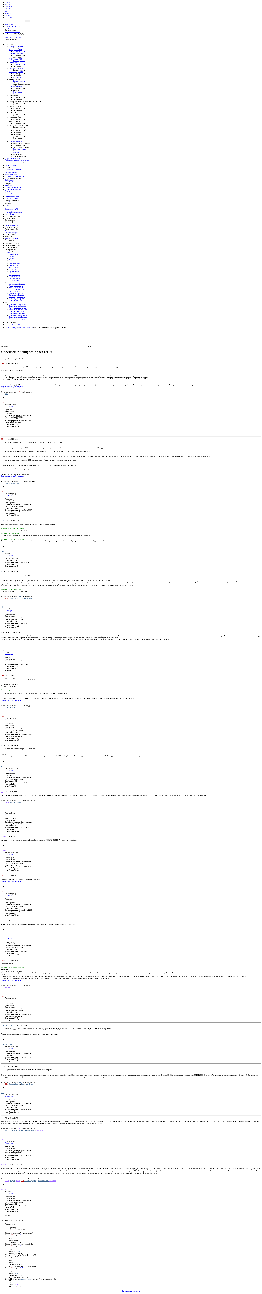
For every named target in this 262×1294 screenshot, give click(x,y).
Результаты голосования (21, 94)
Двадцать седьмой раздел (18, 315)
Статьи (7, 15)
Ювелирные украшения (13, 169)
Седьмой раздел (14, 275)
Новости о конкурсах (12, 158)
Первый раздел (14, 264)
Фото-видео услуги (11, 174)
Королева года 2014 (16, 46)
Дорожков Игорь (14, 483)
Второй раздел (14, 265)
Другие (11, 260)
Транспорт (8, 185)
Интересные (13, 254)
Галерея (7, 10)
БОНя (7, 1181)
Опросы (8, 28)
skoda (7, 802)
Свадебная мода (10, 165)
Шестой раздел (14, 273)
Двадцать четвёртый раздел (18, 310)
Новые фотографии (12, 198)
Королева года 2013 (16, 53)
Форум (7, 4)
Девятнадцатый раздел (17, 299)
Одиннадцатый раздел (17, 284)
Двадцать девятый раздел (18, 319)
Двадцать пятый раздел (17, 311)
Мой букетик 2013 (15, 59)
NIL (6, 394)
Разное (7, 253)
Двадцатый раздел (15, 300)
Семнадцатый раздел (16, 295)
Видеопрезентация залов (13, 213)
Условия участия (19, 51)
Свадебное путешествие (13, 189)
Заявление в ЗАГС (11, 209)
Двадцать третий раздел (17, 308)
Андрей (12, 1181)
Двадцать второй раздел (17, 306)
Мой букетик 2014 (15, 50)
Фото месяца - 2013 (16, 62)
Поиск (7, 205)
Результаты (17, 77)
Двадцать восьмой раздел (18, 317)
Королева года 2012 (16, 72)
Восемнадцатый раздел (17, 297)
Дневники (8, 17)
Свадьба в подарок (15, 142)
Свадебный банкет (11, 182)
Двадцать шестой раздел (17, 313)
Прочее (7, 191)
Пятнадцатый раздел (16, 291)
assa (2, 792)
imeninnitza (4, 1164)
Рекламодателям (10, 193)
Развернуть (9, 406)
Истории (16, 153)
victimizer (17, 1251)
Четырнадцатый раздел (17, 289)
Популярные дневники (13, 324)
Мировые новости (11, 238)
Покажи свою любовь (16, 68)
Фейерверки (9, 180)
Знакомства (9, 24)
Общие (11, 258)
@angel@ (17, 1273)
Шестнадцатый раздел (17, 293)
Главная (7, 2)
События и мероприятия (28, 1268)
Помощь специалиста (12, 26)
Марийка (4, 836)
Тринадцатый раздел (16, 287)
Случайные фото (11, 202)
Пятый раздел (14, 271)
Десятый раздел (14, 280)
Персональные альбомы (13, 196)
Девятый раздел (14, 278)
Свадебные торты (11, 173)
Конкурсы (8, 6)
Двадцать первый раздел (17, 304)
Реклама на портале (131, 1291)
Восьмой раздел (14, 276)
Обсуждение (17, 92)
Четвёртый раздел (15, 269)
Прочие (11, 256)
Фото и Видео (30, 1257)
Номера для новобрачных (14, 187)
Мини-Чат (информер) (13, 37)
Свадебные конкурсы (12, 225)
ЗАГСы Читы (9, 231)
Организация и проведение (14, 176)
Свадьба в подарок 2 (16, 86)
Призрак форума (14, 598)
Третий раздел (14, 267)
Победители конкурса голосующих (17, 160)
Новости (8, 13)
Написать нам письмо (12, 32)
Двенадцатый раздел (16, 286)
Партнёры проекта (19, 149)
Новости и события (26, 328)
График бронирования (12, 211)
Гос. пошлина (9, 214)
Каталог (8, 8)
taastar (3, 521)
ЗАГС (7, 12)
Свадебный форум (11, 233)
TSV (2, 363)
